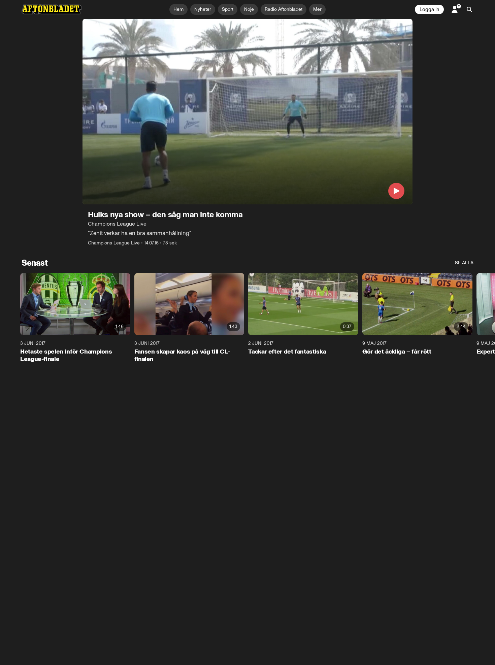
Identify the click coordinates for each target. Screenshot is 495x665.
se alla (464, 263)
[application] (247, 111)
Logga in (429, 9)
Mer (317, 9)
